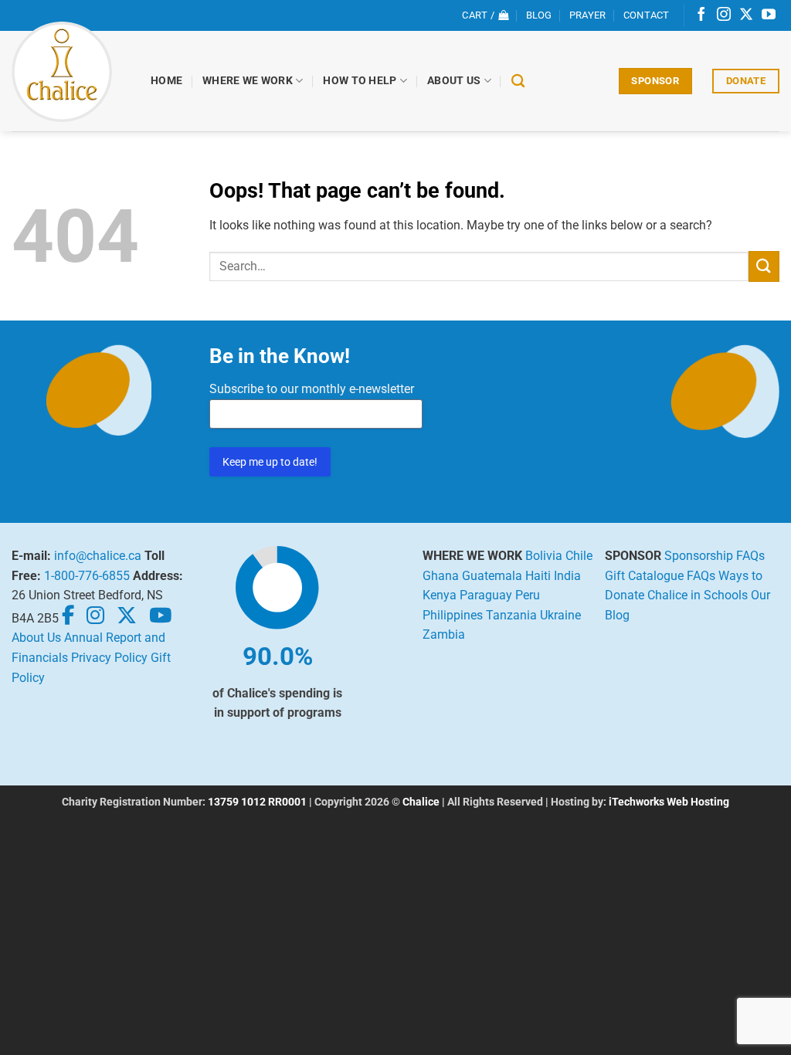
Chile (578, 555)
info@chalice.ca (97, 555)
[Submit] (764, 266)
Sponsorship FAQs (714, 555)
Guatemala (492, 575)
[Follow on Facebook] (701, 15)
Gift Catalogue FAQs (660, 575)
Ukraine (560, 615)
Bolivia (543, 555)
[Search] (518, 81)
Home (166, 80)
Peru (527, 595)
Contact (646, 15)
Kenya (440, 595)
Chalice (421, 802)
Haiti (538, 575)
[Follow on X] (746, 15)
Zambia (444, 634)
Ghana (441, 575)
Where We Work (247, 80)
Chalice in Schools (697, 595)
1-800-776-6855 (87, 575)
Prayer (587, 15)
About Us (453, 80)
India (567, 575)
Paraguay (486, 595)
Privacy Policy (109, 657)
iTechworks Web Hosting (669, 802)
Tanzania (511, 615)
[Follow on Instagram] (724, 15)
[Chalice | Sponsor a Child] (69, 72)
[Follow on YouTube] (769, 15)
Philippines (453, 615)
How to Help (359, 80)
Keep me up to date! (269, 462)
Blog (539, 15)
